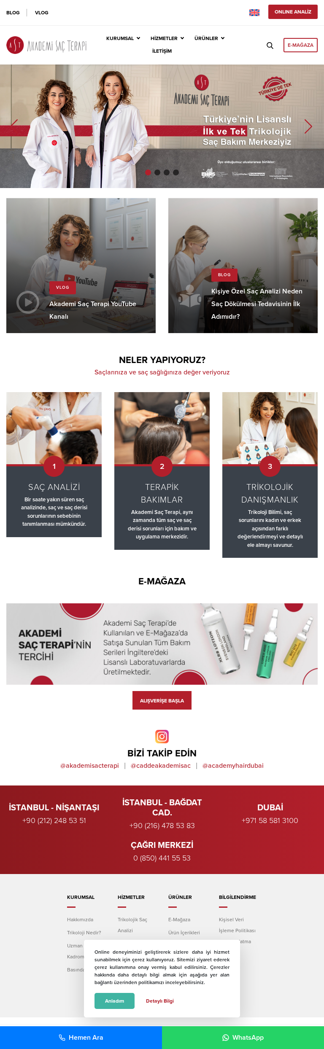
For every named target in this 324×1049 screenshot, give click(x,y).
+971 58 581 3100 (270, 820)
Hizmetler (164, 38)
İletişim (162, 51)
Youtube (81, 265)
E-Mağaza (179, 920)
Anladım (114, 1001)
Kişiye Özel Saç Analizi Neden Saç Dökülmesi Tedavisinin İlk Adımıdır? (243, 265)
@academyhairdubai (233, 765)
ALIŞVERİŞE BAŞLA (162, 701)
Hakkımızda (80, 920)
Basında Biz (80, 970)
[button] (148, 172)
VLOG (42, 13)
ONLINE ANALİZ (293, 12)
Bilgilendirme (237, 897)
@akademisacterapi (89, 765)
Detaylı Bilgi (160, 1001)
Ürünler (206, 38)
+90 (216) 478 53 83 (162, 825)
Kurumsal (120, 38)
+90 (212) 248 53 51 (54, 820)
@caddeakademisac (161, 765)
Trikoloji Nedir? (84, 933)
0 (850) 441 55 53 (162, 858)
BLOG (13, 13)
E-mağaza (300, 45)
